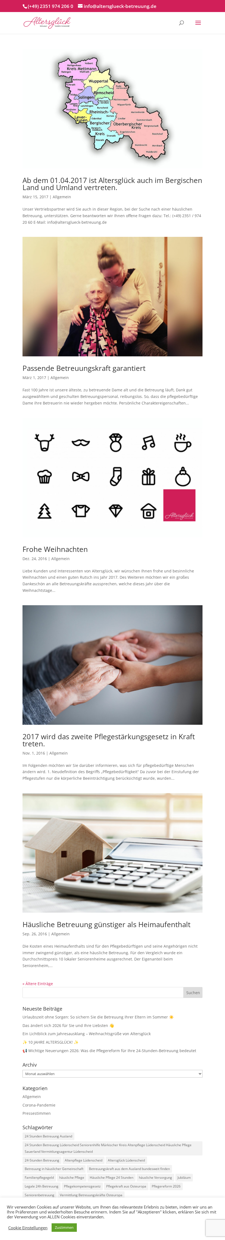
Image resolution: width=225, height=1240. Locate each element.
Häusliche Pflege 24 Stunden (111, 1177)
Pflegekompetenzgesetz (82, 1186)
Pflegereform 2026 (166, 1186)
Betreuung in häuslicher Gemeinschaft (54, 1168)
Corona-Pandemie (38, 1105)
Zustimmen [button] (64, 1227)
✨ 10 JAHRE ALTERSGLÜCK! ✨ (50, 1042)
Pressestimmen (36, 1113)
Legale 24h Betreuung (41, 1186)
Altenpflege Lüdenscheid (83, 1160)
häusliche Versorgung (155, 1177)
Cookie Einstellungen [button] (27, 1227)
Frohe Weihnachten (55, 549)
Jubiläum (184, 1177)
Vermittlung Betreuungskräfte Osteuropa (91, 1195)
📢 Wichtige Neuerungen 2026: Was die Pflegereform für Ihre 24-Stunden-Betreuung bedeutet (109, 1050)
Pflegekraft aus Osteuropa (126, 1186)
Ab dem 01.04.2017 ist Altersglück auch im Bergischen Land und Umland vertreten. (112, 183)
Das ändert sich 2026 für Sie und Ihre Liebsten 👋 (68, 1025)
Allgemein (62, 196)
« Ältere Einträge (37, 983)
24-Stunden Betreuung (42, 1160)
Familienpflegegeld (39, 1177)
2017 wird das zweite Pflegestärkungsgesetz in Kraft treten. (108, 740)
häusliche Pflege (71, 1177)
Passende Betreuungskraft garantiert (83, 368)
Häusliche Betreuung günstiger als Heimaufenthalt (106, 924)
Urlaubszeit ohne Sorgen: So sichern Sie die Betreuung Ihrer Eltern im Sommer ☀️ (98, 1017)
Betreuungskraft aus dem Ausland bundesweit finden (129, 1168)
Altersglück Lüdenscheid (126, 1160)
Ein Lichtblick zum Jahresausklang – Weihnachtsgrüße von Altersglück (86, 1033)
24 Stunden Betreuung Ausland (48, 1136)
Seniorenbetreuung (39, 1195)
